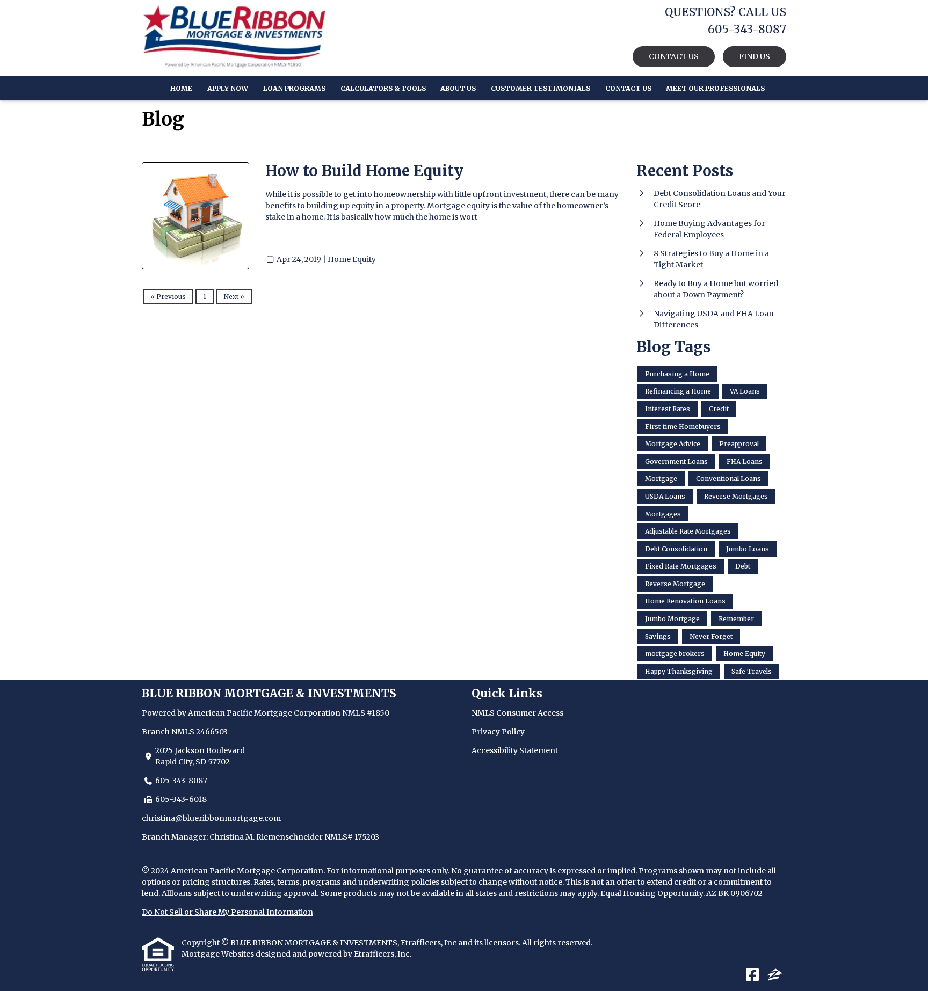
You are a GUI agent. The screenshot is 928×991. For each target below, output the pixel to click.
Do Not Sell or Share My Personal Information (227, 912)
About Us (458, 88)
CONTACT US (674, 56)
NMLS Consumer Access (517, 713)
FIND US (754, 56)
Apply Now (227, 88)
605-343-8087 (181, 780)
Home (181, 88)
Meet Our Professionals (715, 88)
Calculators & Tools (383, 88)
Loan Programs (294, 88)
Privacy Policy (498, 732)
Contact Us (628, 88)
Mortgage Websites (219, 954)
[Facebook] (752, 975)
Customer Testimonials (540, 88)
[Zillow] (774, 975)
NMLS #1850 (365, 713)
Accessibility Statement (515, 750)
